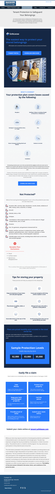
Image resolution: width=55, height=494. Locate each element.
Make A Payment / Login (13, 7)
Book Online (8, 488)
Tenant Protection (27, 7)
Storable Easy (47, 490)
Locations (50, 7)
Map (35, 7)
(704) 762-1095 (48, 1)
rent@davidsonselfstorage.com (10, 485)
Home (2, 7)
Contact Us (42, 7)
